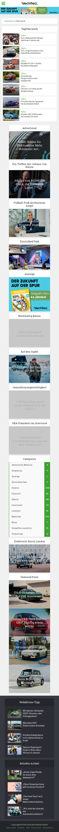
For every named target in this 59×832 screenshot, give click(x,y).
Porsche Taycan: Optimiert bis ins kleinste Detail (32, 102)
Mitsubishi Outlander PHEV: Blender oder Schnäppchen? (33, 713)
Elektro (23, 35)
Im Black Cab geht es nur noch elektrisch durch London (29, 560)
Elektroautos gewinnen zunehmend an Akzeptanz (29, 650)
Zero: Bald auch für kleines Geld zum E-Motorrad (32, 39)
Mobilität (29, 553)
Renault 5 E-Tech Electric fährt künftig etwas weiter (29, 622)
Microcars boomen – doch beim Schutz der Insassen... (29, 679)
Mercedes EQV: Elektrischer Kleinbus (33, 724)
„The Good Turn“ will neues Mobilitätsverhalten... (33, 799)
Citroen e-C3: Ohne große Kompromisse (31, 89)
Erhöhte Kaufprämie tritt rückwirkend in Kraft (33, 738)
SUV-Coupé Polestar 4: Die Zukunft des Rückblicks (32, 51)
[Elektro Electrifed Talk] (29, 257)
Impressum (11, 827)
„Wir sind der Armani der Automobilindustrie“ (33, 811)
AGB (28, 827)
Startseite (9, 21)
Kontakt (21, 827)
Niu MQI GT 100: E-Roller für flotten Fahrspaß (31, 64)
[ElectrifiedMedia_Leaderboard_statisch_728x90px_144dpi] (29, 10)
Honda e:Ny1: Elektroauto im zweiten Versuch (31, 115)
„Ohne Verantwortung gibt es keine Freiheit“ (34, 785)
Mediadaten (48, 827)
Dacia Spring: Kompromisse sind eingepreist (29, 78)
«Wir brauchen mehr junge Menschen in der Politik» (29, 404)
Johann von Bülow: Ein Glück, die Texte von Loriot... (29, 184)
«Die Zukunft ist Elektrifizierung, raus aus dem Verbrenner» (29, 440)
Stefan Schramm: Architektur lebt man (29, 333)
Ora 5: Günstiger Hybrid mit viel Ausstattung (29, 594)
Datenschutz (36, 827)
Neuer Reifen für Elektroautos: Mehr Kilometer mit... (29, 145)
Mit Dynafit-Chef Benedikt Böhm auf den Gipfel (29, 368)
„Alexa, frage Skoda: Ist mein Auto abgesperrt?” (32, 775)
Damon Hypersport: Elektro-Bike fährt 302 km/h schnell (32, 750)
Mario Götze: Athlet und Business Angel (29, 223)
